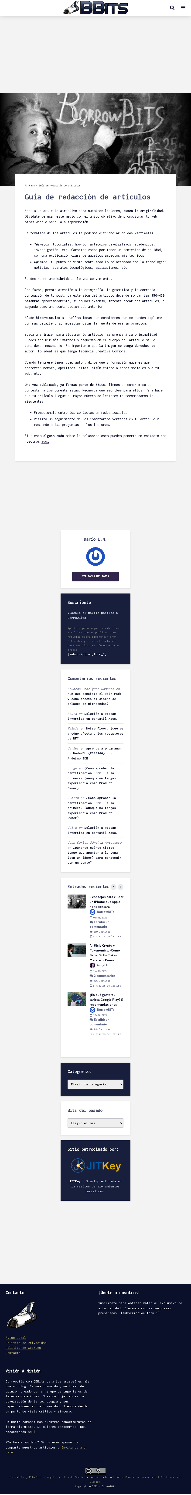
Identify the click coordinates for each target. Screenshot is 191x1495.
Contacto (13, 1353)
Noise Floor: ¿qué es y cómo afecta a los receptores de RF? (95, 733)
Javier (73, 748)
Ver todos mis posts (95, 576)
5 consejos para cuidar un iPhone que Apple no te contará (106, 902)
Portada (29, 185)
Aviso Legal (16, 1337)
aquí (45, 441)
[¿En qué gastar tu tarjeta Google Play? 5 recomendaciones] (77, 999)
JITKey (75, 1181)
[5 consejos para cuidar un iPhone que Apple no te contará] (77, 901)
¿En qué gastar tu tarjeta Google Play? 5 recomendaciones (106, 1000)
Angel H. (102, 965)
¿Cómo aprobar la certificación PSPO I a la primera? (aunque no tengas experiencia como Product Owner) (92, 778)
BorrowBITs (105, 912)
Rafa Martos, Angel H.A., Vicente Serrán (56, 1477)
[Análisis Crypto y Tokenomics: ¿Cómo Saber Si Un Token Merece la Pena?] (77, 950)
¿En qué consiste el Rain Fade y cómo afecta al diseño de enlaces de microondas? (95, 699)
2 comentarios (105, 976)
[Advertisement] (95, 58)
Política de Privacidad (26, 1343)
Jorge (72, 768)
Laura (72, 714)
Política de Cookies (23, 1347)
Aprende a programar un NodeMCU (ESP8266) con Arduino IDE (95, 753)
